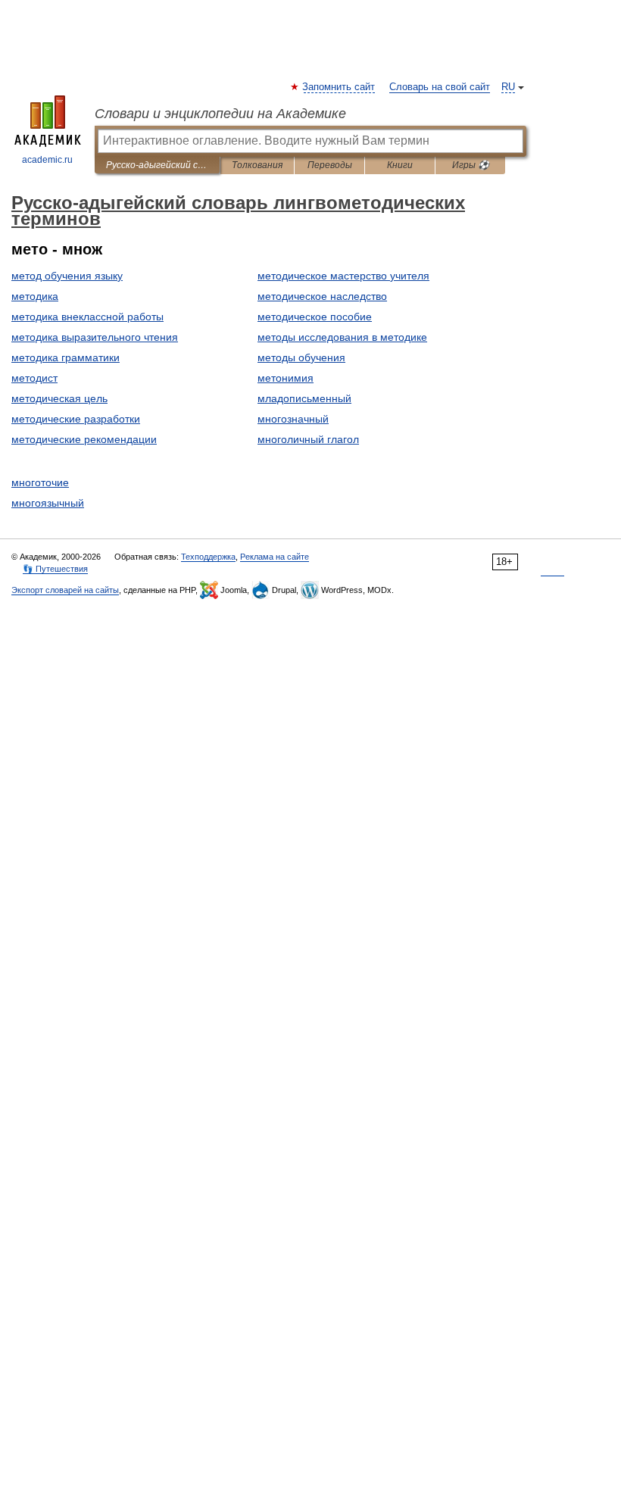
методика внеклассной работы (87, 317)
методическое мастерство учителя (343, 276)
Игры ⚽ (470, 165)
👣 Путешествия (55, 568)
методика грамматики (65, 357)
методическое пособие (314, 317)
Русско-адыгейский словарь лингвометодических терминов (157, 165)
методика (34, 296)
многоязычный (47, 503)
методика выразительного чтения (94, 337)
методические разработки (75, 419)
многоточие (40, 482)
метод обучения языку (67, 276)
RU (508, 87)
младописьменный (304, 398)
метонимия (285, 378)
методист (34, 378)
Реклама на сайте (274, 556)
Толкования (257, 165)
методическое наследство (322, 296)
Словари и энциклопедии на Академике (220, 113)
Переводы (329, 165)
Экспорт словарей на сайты (65, 590)
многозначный (293, 419)
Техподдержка (208, 556)
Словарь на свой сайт (439, 87)
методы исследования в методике (342, 337)
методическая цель (59, 398)
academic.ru (47, 159)
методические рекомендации (84, 439)
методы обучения (301, 357)
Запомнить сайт (339, 87)
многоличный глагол (308, 439)
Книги (400, 165)
